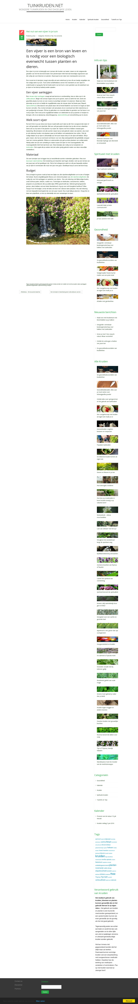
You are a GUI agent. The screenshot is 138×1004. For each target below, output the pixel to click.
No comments (58, 36)
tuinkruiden (29, 147)
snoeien (109, 871)
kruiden (100, 856)
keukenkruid (112, 850)
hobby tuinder (57, 284)
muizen (113, 859)
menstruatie (98, 859)
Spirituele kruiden (93, 19)
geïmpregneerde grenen (46, 284)
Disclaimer (18, 985)
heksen (110, 847)
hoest (101, 850)
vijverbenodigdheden (32, 285)
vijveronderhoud (31, 105)
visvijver (49, 285)
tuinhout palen (73, 284)
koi (62, 284)
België (108, 841)
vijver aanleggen (81, 284)
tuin (68, 284)
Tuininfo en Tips (116, 19)
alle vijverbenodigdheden (79, 177)
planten (112, 864)
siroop (109, 868)
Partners (18, 989)
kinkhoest (97, 853)
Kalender (82, 19)
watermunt (108, 880)
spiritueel (97, 874)
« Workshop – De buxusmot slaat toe (30, 292)
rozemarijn (99, 868)
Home (68, 19)
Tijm (102, 877)
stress (102, 874)
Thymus (98, 877)
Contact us (18, 981)
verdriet (110, 877)
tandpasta (107, 874)
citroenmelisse (106, 845)
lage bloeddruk (109, 856)
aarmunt (98, 839)
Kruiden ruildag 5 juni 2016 (105, 823)
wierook (113, 880)
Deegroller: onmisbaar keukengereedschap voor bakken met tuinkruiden (105, 327)
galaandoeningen (99, 847)
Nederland (98, 862)
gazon (105, 847)
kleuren (102, 853)
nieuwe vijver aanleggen (37, 96)
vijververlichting (63, 115)
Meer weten (40, 1001)
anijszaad (107, 839)
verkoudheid (100, 879)
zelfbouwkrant (30, 98)
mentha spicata (106, 859)
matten (65, 284)
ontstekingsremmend (102, 865)
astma (103, 841)
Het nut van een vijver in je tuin (42, 31)
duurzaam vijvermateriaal (34, 161)
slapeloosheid (100, 870)
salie (105, 868)
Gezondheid (105, 19)
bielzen (37, 284)
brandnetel (114, 842)
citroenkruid (98, 845)
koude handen (108, 853)
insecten (105, 850)
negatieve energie (106, 862)
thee (112, 873)
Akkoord (129, 1001)
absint (102, 839)
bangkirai (32, 284)
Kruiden (74, 19)
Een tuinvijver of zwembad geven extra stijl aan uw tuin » (66, 292)
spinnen (114, 871)
